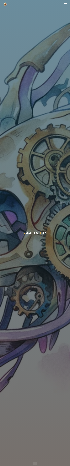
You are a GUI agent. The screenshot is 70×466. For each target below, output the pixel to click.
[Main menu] (65, 4)
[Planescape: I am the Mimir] (5, 4)
